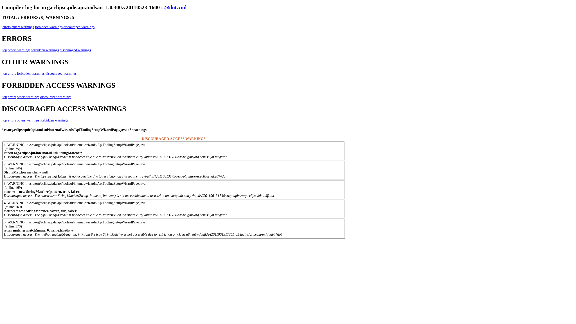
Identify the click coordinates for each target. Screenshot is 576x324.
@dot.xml (175, 7)
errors (6, 27)
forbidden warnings (49, 27)
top (4, 50)
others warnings (22, 27)
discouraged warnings (78, 27)
